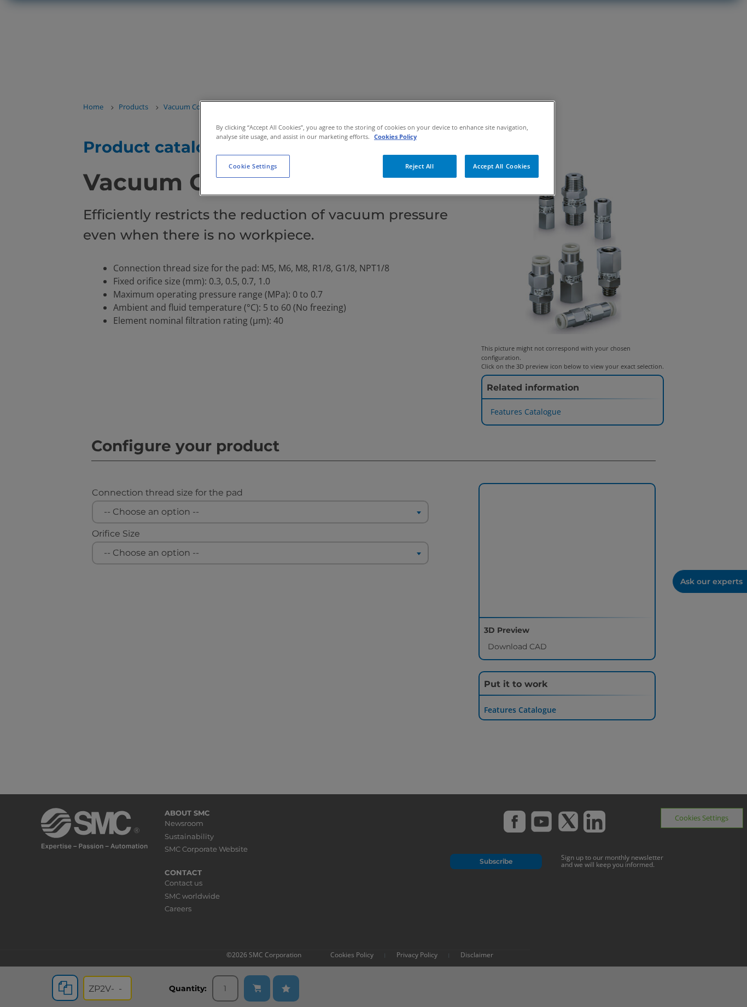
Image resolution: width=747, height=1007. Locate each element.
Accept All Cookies (501, 166)
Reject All (419, 166)
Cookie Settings (253, 166)
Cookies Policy (395, 136)
